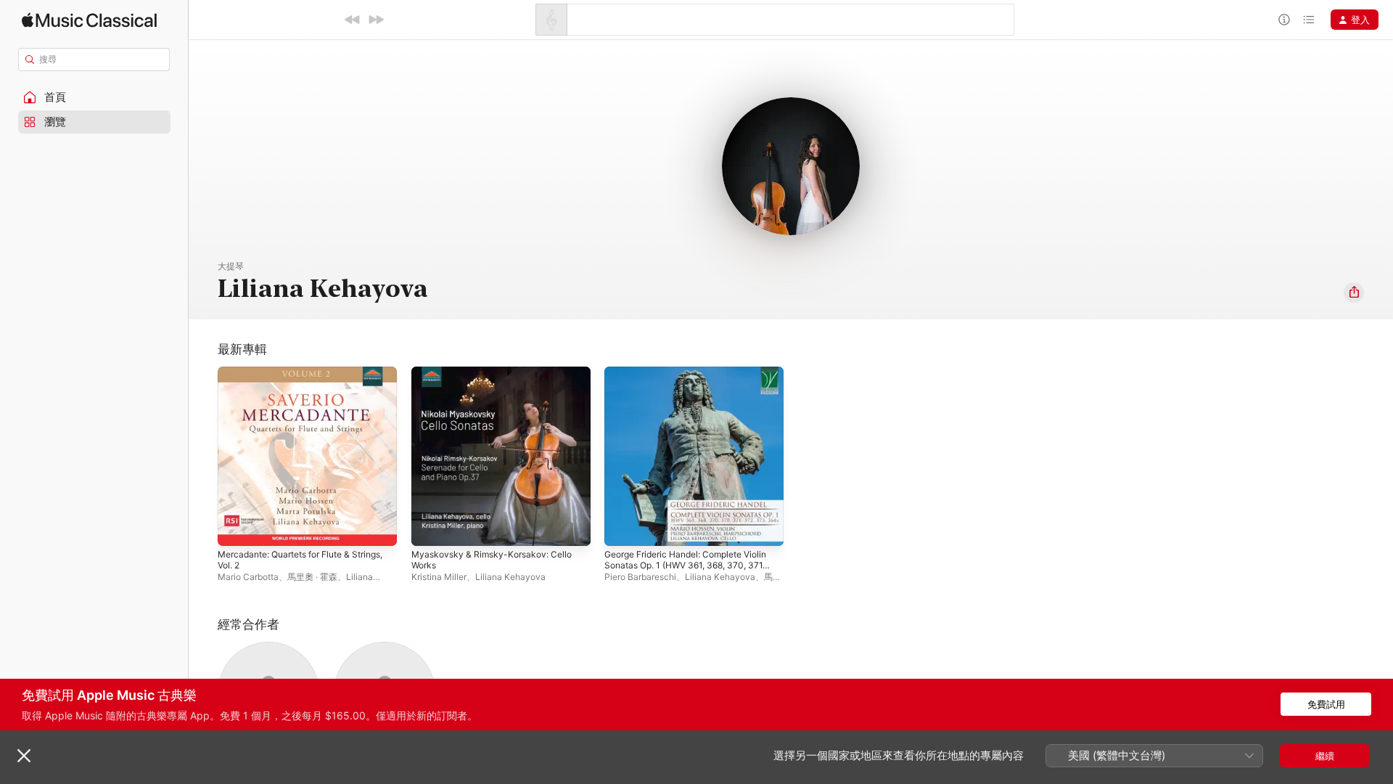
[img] (89, 20)
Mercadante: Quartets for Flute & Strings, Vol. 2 (293, 378)
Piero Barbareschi (640, 576)
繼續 (1324, 755)
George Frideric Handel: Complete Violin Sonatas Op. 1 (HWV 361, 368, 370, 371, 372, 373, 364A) (686, 384)
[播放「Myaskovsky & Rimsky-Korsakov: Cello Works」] (429, 528)
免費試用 (1326, 704)
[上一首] (352, 19)
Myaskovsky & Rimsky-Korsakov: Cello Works (497, 378)
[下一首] (375, 19)
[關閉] (23, 755)
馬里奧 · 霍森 (312, 576)
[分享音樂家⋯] (1354, 292)
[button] (94, 97)
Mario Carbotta (248, 576)
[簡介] (1284, 19)
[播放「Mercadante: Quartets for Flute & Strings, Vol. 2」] (236, 528)
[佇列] (1308, 19)
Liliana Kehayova (510, 576)
